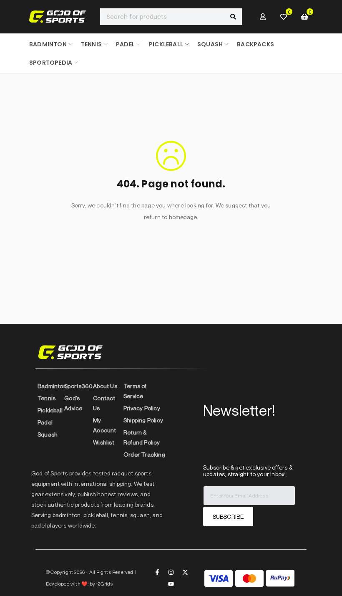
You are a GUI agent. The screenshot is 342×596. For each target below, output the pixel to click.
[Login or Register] (262, 16)
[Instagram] (171, 572)
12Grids (104, 584)
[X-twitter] (185, 572)
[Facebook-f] (157, 572)
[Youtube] (171, 584)
